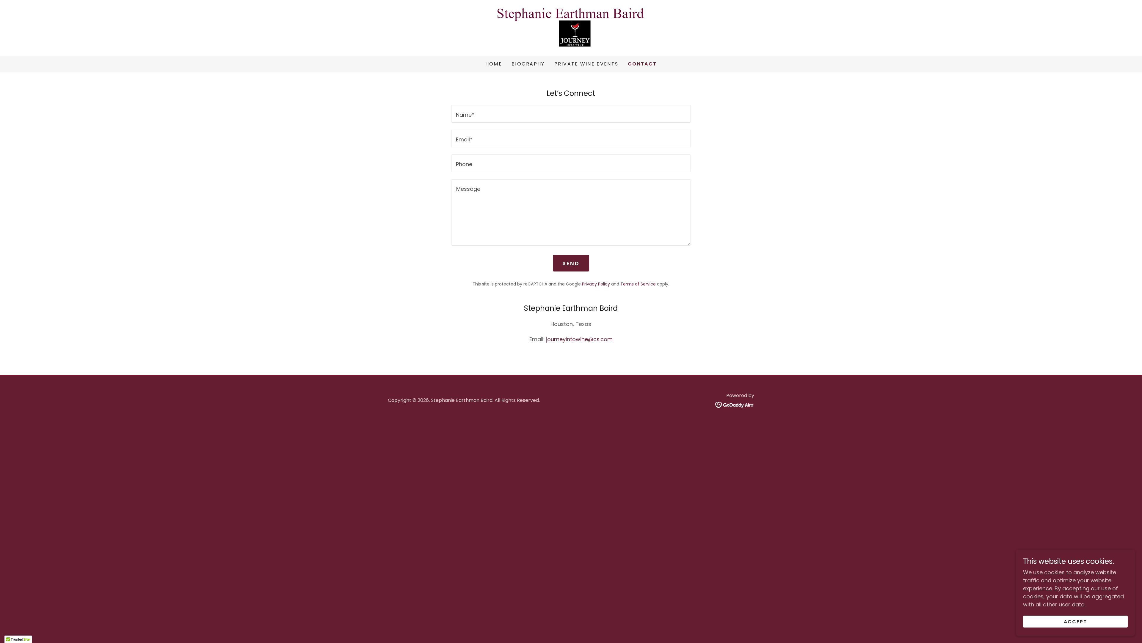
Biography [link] (528, 63)
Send (570, 263)
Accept (1075, 621)
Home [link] (493, 63)
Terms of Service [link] (638, 284)
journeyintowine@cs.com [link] (579, 339)
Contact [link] (642, 63)
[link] (570, 27)
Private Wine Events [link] (586, 63)
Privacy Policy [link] (596, 284)
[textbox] (571, 114)
